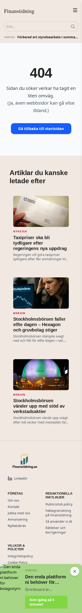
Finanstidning (19, 10)
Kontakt (13, 507)
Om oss (13, 500)
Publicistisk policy (59, 504)
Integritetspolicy (20, 556)
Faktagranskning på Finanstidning (59, 512)
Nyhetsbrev (17, 526)
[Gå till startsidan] (35, 461)
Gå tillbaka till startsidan (41, 128)
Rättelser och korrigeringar (56, 530)
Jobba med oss (19, 513)
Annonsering (18, 519)
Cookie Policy (17, 562)
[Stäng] (74, 571)
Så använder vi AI (59, 521)
